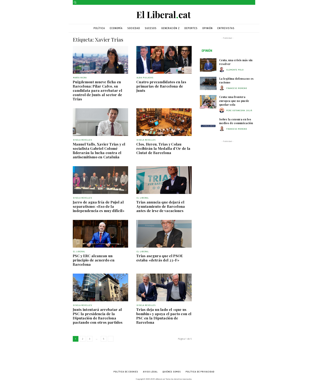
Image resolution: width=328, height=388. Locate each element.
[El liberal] (164, 15)
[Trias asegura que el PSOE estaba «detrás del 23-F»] (164, 234)
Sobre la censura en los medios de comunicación (236, 121)
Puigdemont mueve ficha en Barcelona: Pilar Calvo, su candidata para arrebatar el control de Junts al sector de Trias (97, 90)
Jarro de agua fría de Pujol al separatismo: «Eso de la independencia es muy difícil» (99, 206)
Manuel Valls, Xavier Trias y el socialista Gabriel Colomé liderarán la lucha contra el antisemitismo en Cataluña (99, 150)
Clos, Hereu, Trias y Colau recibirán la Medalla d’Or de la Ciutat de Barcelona (163, 148)
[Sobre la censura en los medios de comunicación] (208, 124)
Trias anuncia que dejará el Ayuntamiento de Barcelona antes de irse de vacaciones (160, 206)
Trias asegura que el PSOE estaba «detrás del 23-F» (159, 257)
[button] (75, 2)
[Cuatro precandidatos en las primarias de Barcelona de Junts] (164, 60)
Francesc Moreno (236, 88)
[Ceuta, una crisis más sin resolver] (208, 65)
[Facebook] (248, 2)
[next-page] (110, 339)
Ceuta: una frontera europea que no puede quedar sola (234, 100)
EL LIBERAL (143, 198)
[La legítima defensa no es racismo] (208, 83)
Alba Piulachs (145, 77)
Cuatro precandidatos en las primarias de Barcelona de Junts (161, 86)
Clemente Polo (235, 70)
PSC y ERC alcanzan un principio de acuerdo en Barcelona (93, 260)
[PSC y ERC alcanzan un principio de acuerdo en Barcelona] (100, 234)
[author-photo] (222, 69)
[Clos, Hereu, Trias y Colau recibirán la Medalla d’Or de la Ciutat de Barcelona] (164, 122)
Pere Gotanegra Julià (239, 110)
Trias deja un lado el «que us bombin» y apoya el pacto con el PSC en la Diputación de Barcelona (163, 316)
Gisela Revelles (82, 140)
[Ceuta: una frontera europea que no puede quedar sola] (208, 101)
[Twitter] (253, 2)
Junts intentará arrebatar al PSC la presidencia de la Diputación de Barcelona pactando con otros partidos (97, 316)
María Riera (80, 77)
